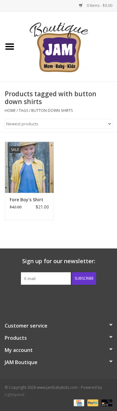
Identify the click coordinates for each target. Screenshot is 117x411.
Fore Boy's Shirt (26, 200)
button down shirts (52, 110)
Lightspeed (14, 394)
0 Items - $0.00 (99, 5)
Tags (23, 110)
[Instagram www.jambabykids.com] (64, 298)
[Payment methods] (78, 402)
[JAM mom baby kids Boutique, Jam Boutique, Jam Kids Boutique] (68, 46)
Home (10, 110)
